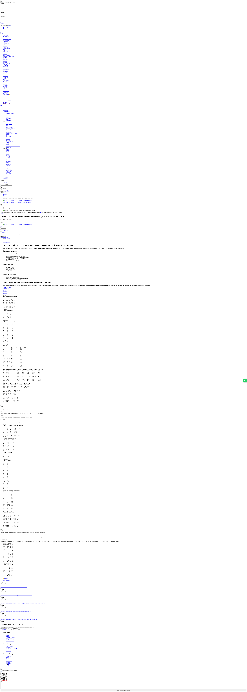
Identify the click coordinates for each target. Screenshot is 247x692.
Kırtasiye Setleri (6, 48)
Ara (13, 2)
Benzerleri (5, 579)
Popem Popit (5, 92)
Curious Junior (6, 91)
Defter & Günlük (6, 51)
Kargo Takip (7, 27)
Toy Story (5, 73)
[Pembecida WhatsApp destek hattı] (245, 380)
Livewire (5, 72)
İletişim (7, 635)
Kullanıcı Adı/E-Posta (5, 184)
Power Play (5, 77)
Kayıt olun (15, 628)
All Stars (5, 83)
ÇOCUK (5, 293)
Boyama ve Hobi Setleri (8, 52)
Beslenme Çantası (6, 41)
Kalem (4, 49)
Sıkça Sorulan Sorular (10, 639)
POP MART (5, 59)
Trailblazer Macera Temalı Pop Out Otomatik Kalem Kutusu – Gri (18, 595)
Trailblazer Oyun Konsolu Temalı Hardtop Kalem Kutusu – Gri (18, 611)
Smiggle (7, 657)
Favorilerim (5, 177)
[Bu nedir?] (40, 212)
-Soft (118, 690)
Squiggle (5, 87)
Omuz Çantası (6, 43)
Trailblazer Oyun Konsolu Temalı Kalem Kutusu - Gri (16, 587)
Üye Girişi (5, 182)
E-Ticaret (120, 690)
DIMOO (5, 64)
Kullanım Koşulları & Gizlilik (12, 649)
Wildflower (5, 71)
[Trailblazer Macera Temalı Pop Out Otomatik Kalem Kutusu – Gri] (5, 593)
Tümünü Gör (8, 120)
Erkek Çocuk (8, 663)
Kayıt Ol (7, 191)
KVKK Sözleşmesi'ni (6, 629)
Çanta (4, 37)
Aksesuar (5, 54)
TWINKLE (5, 66)
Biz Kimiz (8, 636)
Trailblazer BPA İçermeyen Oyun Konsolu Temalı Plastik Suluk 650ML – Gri (21, 619)
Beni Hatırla (4, 190)
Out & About (5, 89)
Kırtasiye (5, 46)
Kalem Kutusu (6, 47)
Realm (4, 79)
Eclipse (4, 88)
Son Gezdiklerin (6, 580)
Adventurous (5, 85)
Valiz (4, 44)
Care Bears (5, 76)
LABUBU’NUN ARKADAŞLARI (10, 67)
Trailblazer (5, 84)
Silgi (4, 50)
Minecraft (5, 93)
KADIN (4, 290)
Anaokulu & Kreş (6, 36)
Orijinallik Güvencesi (10, 641)
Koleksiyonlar (6, 69)
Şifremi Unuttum (10, 190)
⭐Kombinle (5, 578)
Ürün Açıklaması (6, 242)
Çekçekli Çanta (6, 40)
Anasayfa (5, 194)
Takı (4, 58)
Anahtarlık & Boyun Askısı (8, 56)
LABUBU (5, 61)
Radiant (4, 70)
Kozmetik (5, 57)
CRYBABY (5, 62)
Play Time (5, 78)
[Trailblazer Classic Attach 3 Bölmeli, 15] (5, 602)
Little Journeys (6, 80)
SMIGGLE (5, 35)
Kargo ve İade (8, 651)
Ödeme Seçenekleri (7, 287)
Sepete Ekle (3, 229)
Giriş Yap (2, 23)
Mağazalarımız (9, 638)
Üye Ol (9, 25)
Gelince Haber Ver (4, 230)
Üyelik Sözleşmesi (9, 646)
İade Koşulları (6, 288)
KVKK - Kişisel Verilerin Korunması (13, 648)
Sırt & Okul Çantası (7, 39)
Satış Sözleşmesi (9, 647)
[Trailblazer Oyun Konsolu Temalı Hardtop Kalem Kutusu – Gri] (5, 610)
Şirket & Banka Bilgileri (11, 637)
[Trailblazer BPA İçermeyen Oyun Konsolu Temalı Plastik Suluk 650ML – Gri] (5, 618)
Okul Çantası (8, 659)
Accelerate (5, 86)
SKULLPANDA (6, 63)
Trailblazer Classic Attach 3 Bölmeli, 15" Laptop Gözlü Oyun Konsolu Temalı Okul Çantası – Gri (25, 603)
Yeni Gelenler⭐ (6, 94)
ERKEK (5, 291)
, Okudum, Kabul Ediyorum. (12, 629)
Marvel (4, 74)
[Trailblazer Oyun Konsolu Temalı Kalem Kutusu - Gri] (5, 585)
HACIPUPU (5, 65)
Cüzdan (4, 42)
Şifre (1, 187)
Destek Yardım (7, 28)
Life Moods (8, 658)
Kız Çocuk (8, 662)
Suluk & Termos (6, 55)
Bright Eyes (5, 81)
